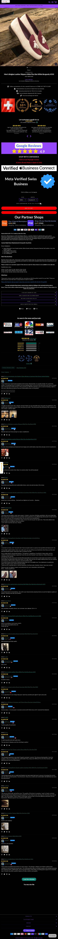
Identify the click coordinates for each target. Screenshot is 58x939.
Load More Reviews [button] (29, 879)
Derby (6, 477)
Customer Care (29, 919)
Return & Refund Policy (29, 298)
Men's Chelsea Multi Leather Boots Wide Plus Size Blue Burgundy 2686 (23, 616)
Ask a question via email (29, 304)
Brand (29, 922)
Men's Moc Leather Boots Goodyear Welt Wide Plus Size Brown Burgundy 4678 (25, 584)
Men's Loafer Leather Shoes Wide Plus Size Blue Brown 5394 (20, 672)
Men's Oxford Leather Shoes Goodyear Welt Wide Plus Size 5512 (21, 633)
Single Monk (8, 600)
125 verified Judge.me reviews (28, 122)
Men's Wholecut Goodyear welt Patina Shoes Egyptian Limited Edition (23, 702)
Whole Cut (7, 398)
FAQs (29, 301)
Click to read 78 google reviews (29, 159)
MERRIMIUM (29, 72)
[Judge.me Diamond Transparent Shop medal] (29, 358)
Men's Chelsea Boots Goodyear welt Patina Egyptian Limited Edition (22, 538)
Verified (28, 363)
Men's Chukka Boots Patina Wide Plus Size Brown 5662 (19, 859)
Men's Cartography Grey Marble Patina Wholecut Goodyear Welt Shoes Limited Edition (27, 376)
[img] (29, 121)
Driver (6, 732)
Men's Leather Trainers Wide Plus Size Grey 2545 (17, 813)
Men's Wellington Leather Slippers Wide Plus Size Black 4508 (20, 424)
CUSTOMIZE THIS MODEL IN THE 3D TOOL (29, 212)
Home (28, 70)
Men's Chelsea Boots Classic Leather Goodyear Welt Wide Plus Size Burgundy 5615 (26, 767)
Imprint (28, 926)
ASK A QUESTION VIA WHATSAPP (29, 295)
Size (22, 197)
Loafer (6, 656)
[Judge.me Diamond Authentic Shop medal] (21, 358)
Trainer (6, 462)
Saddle (6, 717)
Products (28, 916)
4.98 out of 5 (33, 338)
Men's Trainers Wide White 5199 (13, 836)
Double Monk (8, 507)
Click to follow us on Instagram (29, 192)
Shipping (27, 81)
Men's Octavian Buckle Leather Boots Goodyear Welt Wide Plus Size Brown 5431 (25, 492)
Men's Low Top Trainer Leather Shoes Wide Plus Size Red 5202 (21, 749)
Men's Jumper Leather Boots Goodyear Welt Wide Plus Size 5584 (21, 687)
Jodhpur (7, 785)
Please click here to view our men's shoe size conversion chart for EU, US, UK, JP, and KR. (24, 282)
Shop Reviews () (21, 367)
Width (33, 197)
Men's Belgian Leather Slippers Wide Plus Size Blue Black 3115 (20, 439)
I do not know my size (29, 292)
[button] (21, 343)
